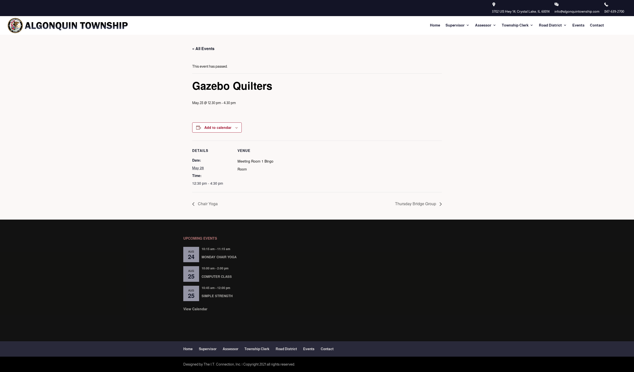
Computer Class (217, 276)
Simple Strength (217, 295)
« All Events (203, 48)
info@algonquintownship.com (577, 11)
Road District (550, 25)
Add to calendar (217, 127)
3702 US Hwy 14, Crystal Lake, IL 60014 (521, 11)
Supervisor (455, 25)
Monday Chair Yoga (219, 257)
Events (578, 25)
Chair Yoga (207, 203)
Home (435, 25)
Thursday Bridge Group (416, 203)
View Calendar (195, 308)
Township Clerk (515, 25)
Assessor (483, 25)
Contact (597, 25)
